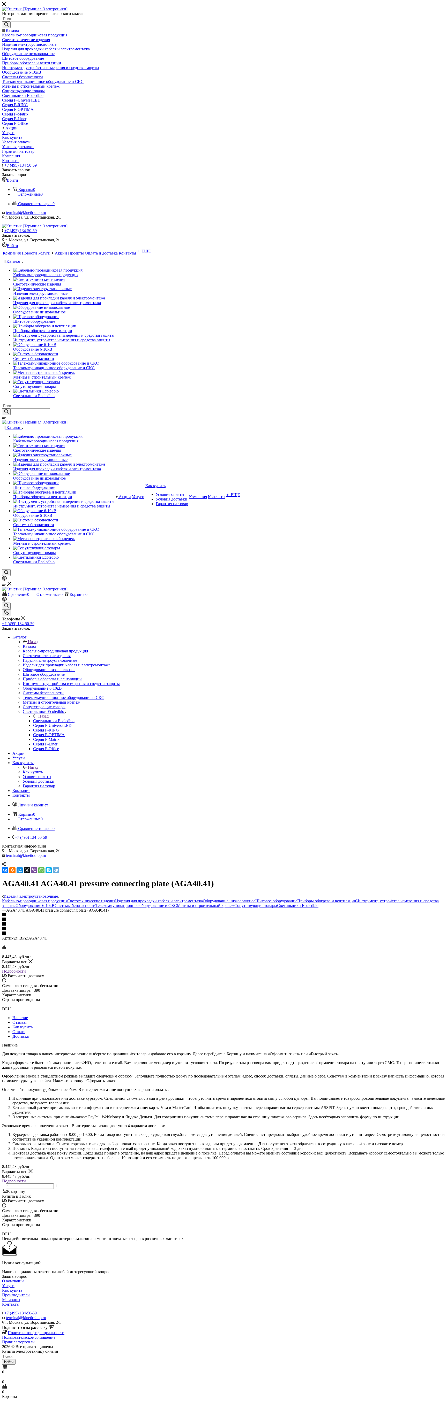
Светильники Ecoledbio (53, 721)
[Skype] (49, 870)
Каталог (30, 646)
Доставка (20, 1036)
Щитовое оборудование (276, 901)
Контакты (10, 1304)
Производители (16, 1295)
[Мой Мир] (20, 870)
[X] (27, 870)
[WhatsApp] (41, 870)
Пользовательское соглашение (28, 1337)
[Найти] (6, 24)
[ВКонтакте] (5, 870)
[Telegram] (56, 870)
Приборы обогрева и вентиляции (326, 901)
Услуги (8, 1285)
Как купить (33, 772)
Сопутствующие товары (255, 905)
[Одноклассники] (12, 870)
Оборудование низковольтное (229, 901)
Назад (33, 642)
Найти (8, 1362)
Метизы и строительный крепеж (205, 905)
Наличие (20, 1017)
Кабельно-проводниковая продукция (34, 901)
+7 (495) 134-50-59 (20, 165)
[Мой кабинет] (4, 579)
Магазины (11, 1299)
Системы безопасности (75, 905)
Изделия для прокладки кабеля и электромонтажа (159, 901)
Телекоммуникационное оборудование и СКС (136, 905)
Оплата (18, 1031)
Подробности (14, 971)
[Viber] (34, 870)
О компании (13, 1281)
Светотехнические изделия (91, 901)
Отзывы (19, 1022)
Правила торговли (18, 1342)
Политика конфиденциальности (36, 1332)
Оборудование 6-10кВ (35, 905)
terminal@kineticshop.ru (26, 212)
